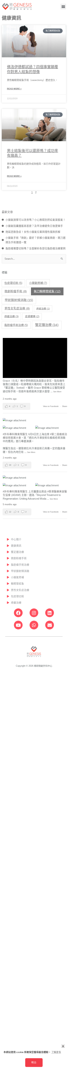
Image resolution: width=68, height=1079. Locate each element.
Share (64, 406)
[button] (63, 6)
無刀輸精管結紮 (47, 291)
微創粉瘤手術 (16, 291)
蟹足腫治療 (46, 325)
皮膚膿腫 (32, 316)
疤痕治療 (43, 308)
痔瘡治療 (11, 316)
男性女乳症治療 (17, 308)
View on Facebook (51, 406)
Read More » (14, 89)
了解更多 (56, 1052)
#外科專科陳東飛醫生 (15, 434)
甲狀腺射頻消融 (19, 300)
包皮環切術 (13, 283)
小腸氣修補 (38, 282)
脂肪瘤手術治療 (16, 325)
